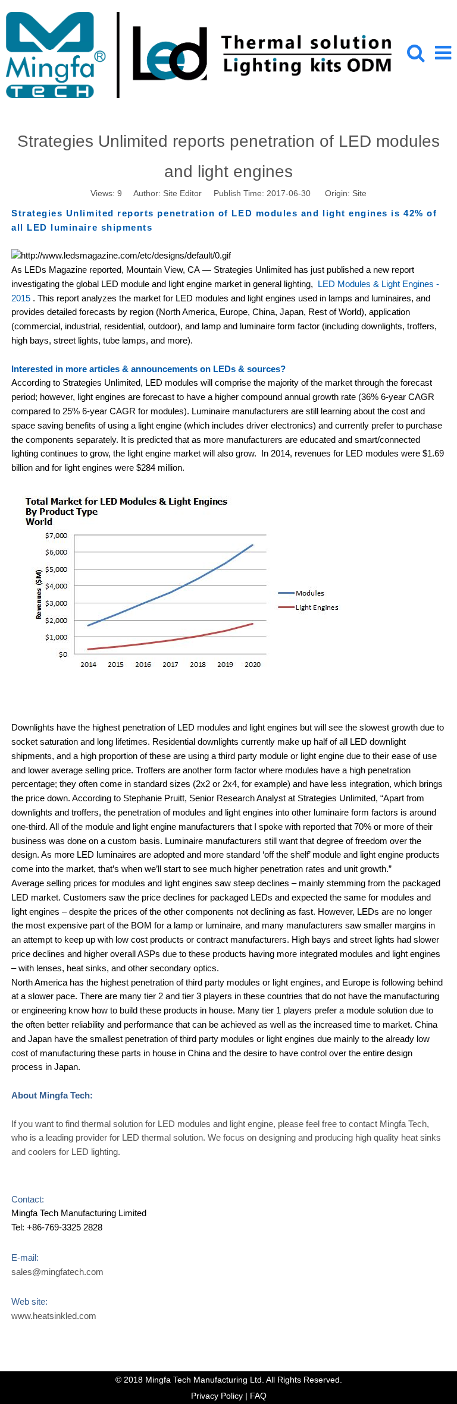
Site (359, 193)
